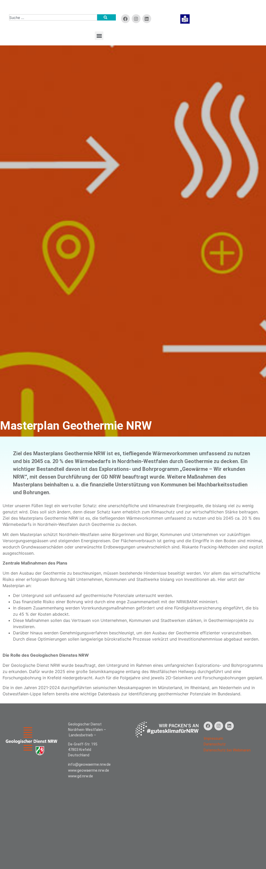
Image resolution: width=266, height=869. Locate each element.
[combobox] (53, 17)
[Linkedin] (146, 18)
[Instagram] (218, 726)
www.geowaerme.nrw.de (88, 770)
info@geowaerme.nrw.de (89, 764)
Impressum (213, 738)
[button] (99, 35)
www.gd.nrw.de (80, 776)
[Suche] (106, 17)
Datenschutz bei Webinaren (227, 750)
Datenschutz (215, 744)
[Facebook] (125, 18)
